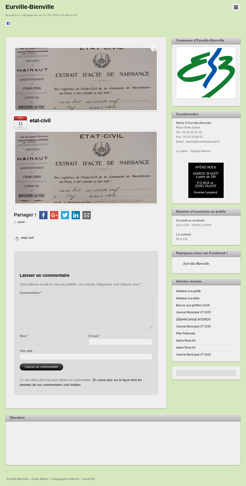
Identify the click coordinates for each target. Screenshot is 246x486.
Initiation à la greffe (188, 291)
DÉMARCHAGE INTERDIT (193, 319)
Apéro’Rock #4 (186, 340)
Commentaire (31, 293)
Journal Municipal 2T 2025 (193, 354)
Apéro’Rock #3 (186, 347)
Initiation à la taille (188, 298)
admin (21, 222)
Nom (24, 336)
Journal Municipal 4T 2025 (193, 312)
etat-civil (40, 120)
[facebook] (8, 23)
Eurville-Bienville (196, 263)
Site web (26, 351)
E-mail (94, 336)
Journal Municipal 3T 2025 (193, 326)
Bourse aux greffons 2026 (193, 305)
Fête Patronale (185, 333)
